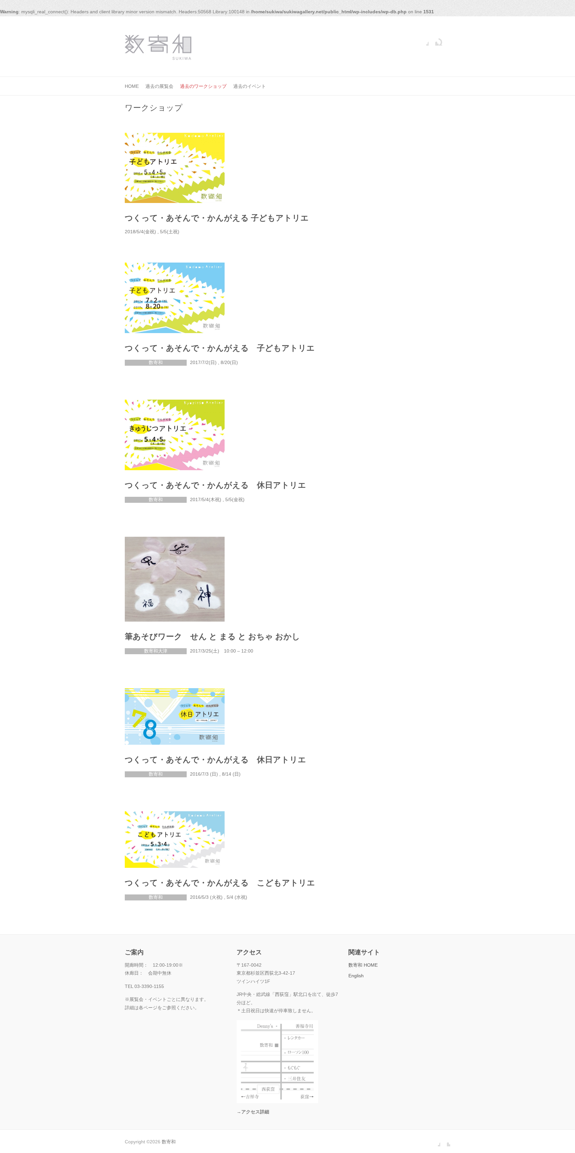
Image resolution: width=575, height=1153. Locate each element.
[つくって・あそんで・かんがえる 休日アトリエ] (175, 435)
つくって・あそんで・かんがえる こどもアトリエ (220, 882)
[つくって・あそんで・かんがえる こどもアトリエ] (175, 839)
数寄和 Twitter (434, 41)
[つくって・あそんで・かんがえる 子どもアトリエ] (175, 168)
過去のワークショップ (203, 86)
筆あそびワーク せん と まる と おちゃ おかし (212, 636)
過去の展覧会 (159, 86)
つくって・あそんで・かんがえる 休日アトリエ (215, 485)
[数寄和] (158, 47)
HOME (132, 86)
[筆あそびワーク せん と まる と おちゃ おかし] (175, 579)
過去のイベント (249, 86)
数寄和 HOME (363, 965)
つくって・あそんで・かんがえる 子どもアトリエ (217, 218)
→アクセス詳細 (253, 1111)
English (356, 975)
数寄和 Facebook (424, 41)
